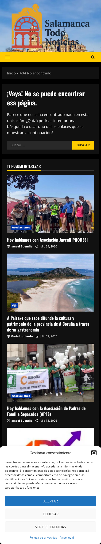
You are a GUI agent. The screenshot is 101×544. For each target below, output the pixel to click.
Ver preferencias (50, 527)
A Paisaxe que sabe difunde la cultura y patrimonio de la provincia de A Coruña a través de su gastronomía (48, 324)
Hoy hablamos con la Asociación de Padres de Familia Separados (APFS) (46, 411)
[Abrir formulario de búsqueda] (93, 57)
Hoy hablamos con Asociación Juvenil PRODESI (47, 240)
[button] (94, 452)
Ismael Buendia (21, 246)
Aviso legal (67, 538)
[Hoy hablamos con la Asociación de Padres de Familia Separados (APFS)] (50, 373)
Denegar (50, 514)
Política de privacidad (43, 538)
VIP (14, 306)
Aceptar (50, 501)
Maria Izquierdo (22, 336)
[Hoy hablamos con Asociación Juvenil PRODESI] (50, 204)
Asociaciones (21, 227)
